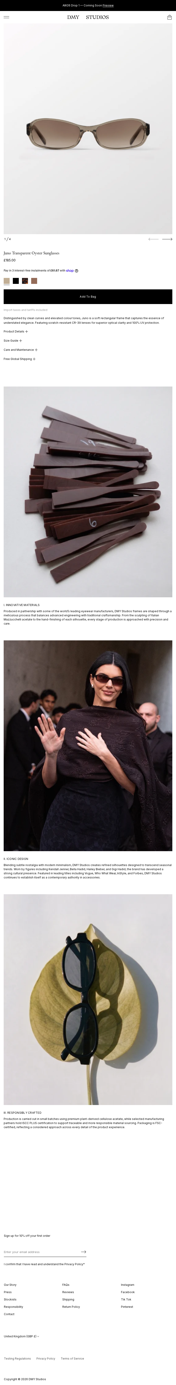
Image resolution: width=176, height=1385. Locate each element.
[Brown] (34, 281)
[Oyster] (7, 281)
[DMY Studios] (88, 17)
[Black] (16, 281)
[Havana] (25, 281)
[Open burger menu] (6, 17)
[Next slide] (167, 239)
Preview (108, 5)
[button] (170, 17)
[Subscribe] (83, 1252)
